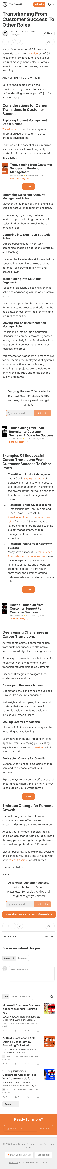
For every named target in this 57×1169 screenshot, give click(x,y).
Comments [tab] (9, 958)
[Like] (5, 42)
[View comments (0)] (13, 42)
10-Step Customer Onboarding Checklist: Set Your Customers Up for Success (19, 1075)
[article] (28, 1017)
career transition (18, 860)
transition (32, 53)
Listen (50, 33)
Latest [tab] (14, 996)
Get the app (43, 1154)
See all (8, 1104)
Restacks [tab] (22, 958)
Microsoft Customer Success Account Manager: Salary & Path (21, 1009)
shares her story (34, 478)
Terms (39, 1144)
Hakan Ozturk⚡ (18, 175)
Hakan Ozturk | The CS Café (23, 32)
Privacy (30, 1144)
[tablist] (15, 958)
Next (46, 936)
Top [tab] (6, 996)
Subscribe (39, 4)
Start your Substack (20, 1154)
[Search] (51, 997)
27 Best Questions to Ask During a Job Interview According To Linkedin (18, 1041)
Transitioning (10, 129)
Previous (12, 936)
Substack (13, 1162)
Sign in (50, 4)
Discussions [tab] (25, 996)
